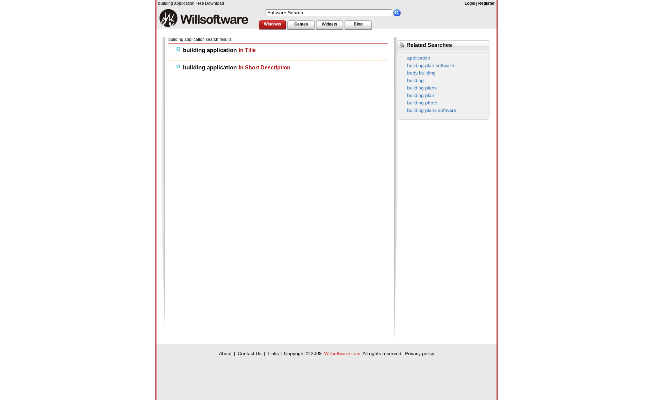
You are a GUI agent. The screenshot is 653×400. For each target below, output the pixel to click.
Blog (358, 24)
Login (470, 3)
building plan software (430, 65)
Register (486, 3)
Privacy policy (419, 353)
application (418, 58)
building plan (420, 95)
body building (421, 73)
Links (273, 353)
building (415, 80)
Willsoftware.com (342, 353)
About (225, 353)
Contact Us (250, 353)
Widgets (329, 24)
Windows (272, 24)
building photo (422, 102)
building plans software (431, 110)
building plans (422, 87)
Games (301, 24)
